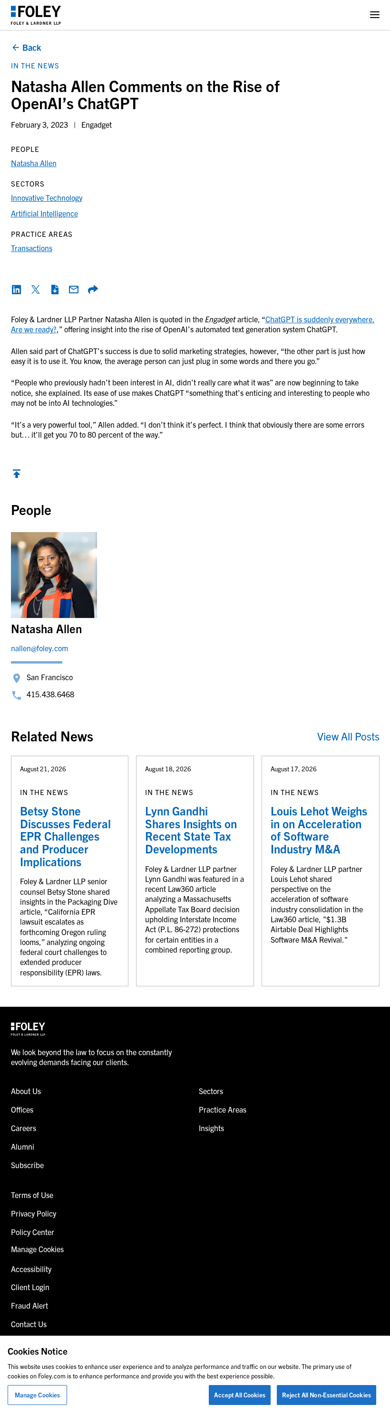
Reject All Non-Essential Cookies (326, 1395)
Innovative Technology (46, 197)
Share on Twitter (35, 289)
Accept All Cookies (239, 1395)
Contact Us (29, 1324)
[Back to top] (16, 476)
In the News (35, 65)
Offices (22, 1109)
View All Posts (348, 736)
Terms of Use (32, 1194)
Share (92, 289)
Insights (211, 1128)
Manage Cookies (37, 1395)
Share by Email (73, 289)
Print (54, 289)
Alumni (22, 1146)
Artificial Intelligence (44, 213)
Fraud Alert (29, 1305)
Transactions (31, 248)
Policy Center (32, 1231)
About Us (26, 1091)
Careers (23, 1128)
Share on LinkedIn (16, 289)
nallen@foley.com (39, 648)
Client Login (30, 1287)
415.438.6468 (50, 694)
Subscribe (27, 1165)
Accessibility (31, 1269)
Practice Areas (222, 1109)
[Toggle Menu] (375, 15)
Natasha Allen (34, 163)
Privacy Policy (33, 1213)
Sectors (211, 1091)
